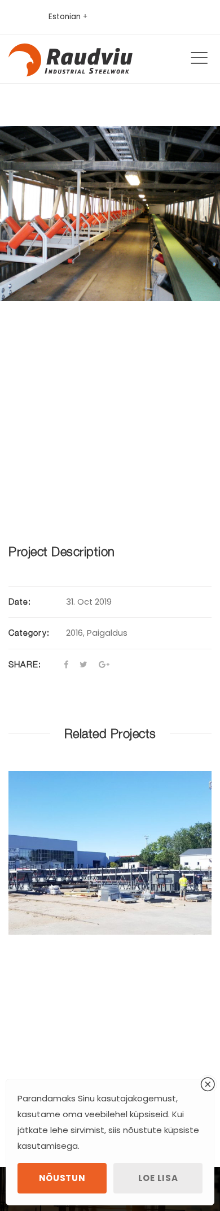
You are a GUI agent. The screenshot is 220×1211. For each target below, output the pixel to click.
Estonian (65, 16)
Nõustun (62, 1178)
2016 (74, 633)
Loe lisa (158, 1178)
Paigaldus (107, 633)
